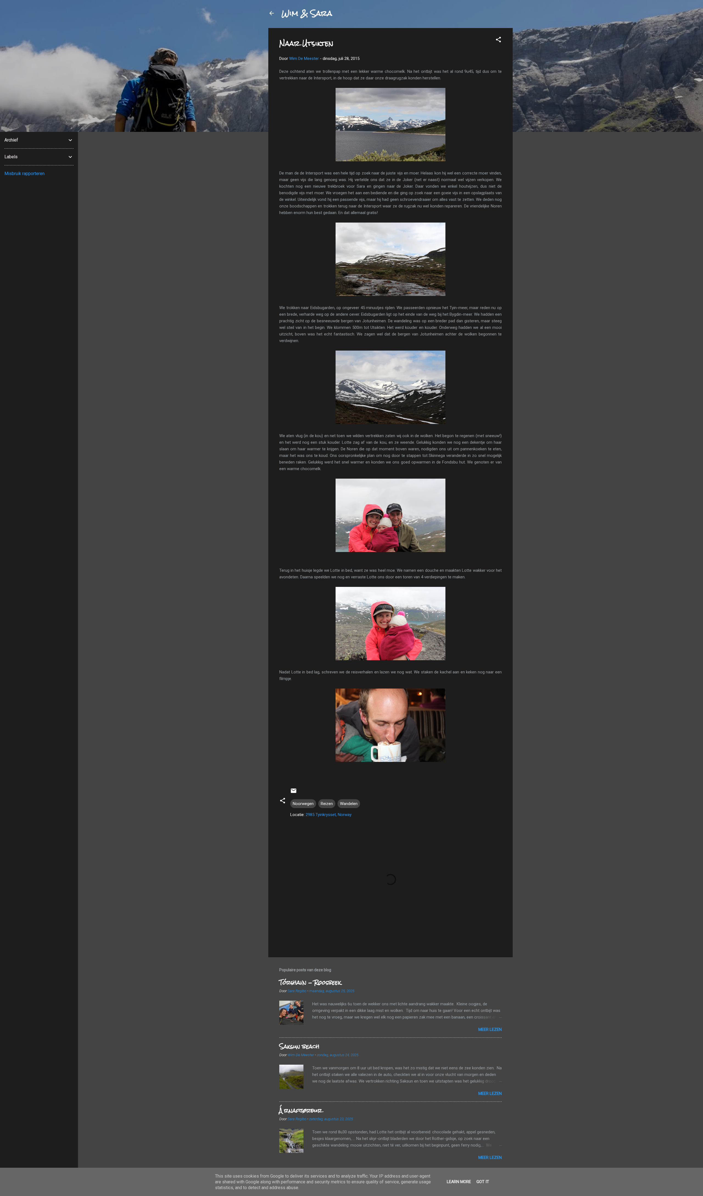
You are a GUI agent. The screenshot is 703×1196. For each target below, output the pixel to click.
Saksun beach (299, 1046)
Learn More (459, 1181)
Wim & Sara (306, 13)
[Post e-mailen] (293, 792)
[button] (498, 40)
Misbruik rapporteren (24, 173)
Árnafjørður (300, 1110)
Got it (482, 1181)
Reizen (327, 803)
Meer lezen (490, 1029)
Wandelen (349, 803)
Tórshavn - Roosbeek (310, 982)
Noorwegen (303, 803)
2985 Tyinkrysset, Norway (329, 814)
